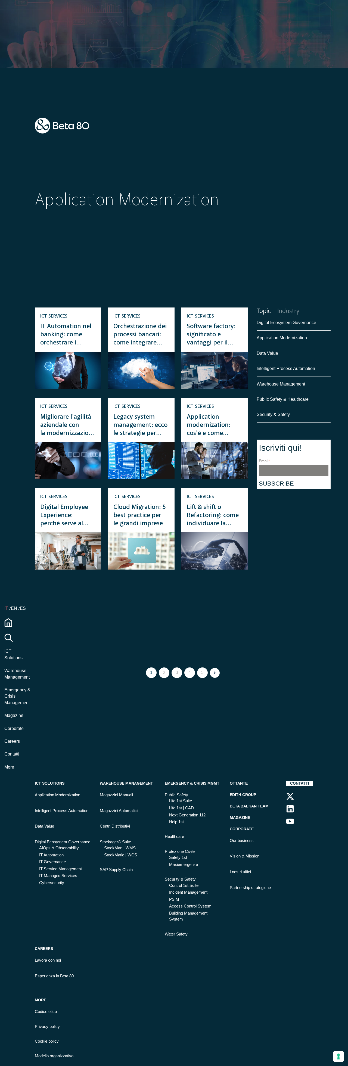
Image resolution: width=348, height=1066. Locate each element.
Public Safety (176, 795)
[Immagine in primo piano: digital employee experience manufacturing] (68, 551)
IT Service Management (60, 869)
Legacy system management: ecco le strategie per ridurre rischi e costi (140, 425)
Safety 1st (178, 857)
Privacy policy (47, 1026)
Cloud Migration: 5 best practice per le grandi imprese (139, 515)
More (9, 766)
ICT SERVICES (53, 316)
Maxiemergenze (183, 864)
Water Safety (176, 934)
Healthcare (174, 836)
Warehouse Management (281, 384)
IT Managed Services (58, 876)
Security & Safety (273, 414)
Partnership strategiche (250, 887)
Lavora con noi (48, 960)
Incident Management (188, 892)
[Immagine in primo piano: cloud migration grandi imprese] (141, 551)
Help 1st (176, 822)
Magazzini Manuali (116, 795)
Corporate (14, 728)
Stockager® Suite (115, 842)
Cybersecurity (51, 883)
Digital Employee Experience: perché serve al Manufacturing (64, 516)
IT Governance (52, 862)
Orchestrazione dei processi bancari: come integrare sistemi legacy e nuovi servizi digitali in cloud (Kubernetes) (140, 335)
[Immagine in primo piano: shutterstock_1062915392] (214, 460)
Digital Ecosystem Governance (286, 322)
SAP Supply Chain (116, 870)
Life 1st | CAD (181, 808)
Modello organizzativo (54, 1056)
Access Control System (190, 906)
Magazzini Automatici (119, 811)
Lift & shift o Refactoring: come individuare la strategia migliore (213, 516)
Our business (242, 840)
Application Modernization (282, 338)
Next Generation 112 (187, 815)
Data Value (267, 353)
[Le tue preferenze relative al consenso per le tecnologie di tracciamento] (338, 1056)
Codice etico (46, 1011)
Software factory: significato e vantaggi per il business (211, 335)
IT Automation (51, 855)
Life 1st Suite (180, 801)
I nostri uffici (240, 872)
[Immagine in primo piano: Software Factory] (214, 370)
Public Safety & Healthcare (283, 399)
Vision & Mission (244, 856)
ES (23, 608)
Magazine (13, 715)
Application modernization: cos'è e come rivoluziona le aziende (208, 425)
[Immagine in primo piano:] (68, 370)
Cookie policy (47, 1041)
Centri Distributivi (115, 826)
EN (14, 608)
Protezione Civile (180, 851)
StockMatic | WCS (120, 855)
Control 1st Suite (183, 885)
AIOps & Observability (59, 848)
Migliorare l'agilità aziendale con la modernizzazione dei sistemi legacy (67, 425)
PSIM (174, 899)
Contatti (11, 754)
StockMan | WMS (120, 848)
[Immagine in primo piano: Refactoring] (214, 551)
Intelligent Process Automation (286, 368)
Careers (12, 741)
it (6, 608)
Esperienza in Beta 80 (54, 976)
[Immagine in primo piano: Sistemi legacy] (68, 460)
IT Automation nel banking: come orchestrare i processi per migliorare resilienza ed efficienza (65, 335)
